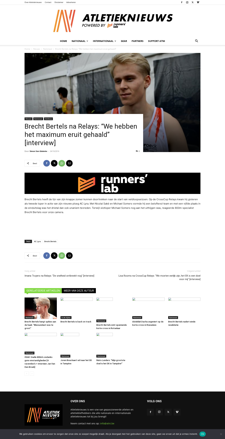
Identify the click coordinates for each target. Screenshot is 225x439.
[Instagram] (187, 2)
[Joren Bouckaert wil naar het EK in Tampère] (76, 345)
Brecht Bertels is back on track (75, 321)
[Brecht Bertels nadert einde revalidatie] (184, 308)
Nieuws (36, 48)
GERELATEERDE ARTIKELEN (43, 290)
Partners (137, 41)
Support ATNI (156, 41)
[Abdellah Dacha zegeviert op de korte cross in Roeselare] (148, 308)
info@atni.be (107, 423)
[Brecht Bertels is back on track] (76, 308)
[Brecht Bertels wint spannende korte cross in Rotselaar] (112, 310)
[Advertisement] (112, 226)
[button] (196, 41)
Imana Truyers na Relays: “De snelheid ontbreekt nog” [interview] (59, 275)
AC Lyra (37, 241)
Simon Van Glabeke (38, 151)
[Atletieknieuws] (112, 21)
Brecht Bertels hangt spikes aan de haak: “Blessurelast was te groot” (40, 324)
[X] (192, 2)
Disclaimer (59, 2)
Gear (124, 41)
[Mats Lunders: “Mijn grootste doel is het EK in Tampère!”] (112, 345)
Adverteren (71, 2)
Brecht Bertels (50, 241)
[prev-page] (27, 374)
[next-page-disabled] (32, 374)
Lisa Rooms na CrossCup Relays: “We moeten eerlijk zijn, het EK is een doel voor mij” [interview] (159, 277)
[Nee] (221, 434)
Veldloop (48, 119)
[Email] (69, 163)
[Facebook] (181, 2)
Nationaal (47, 48)
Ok (202, 434)
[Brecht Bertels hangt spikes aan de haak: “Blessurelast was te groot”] (41, 308)
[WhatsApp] (61, 163)
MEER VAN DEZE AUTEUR (79, 290)
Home (63, 41)
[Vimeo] (198, 2)
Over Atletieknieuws (33, 2)
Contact (48, 2)
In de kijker (65, 317)
